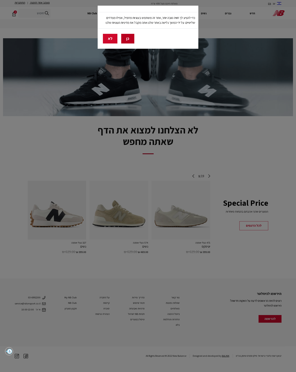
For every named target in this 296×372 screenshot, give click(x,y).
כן (127, 38)
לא (110, 38)
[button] (9, 351)
